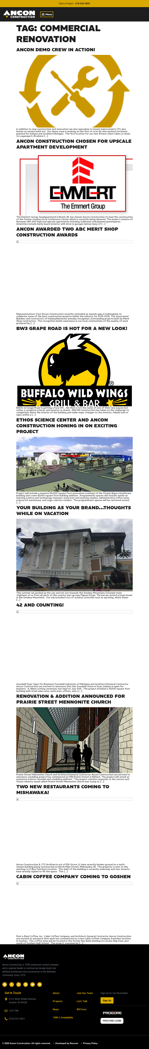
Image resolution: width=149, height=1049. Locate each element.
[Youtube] (32, 984)
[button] (47, 14)
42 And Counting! (40, 605)
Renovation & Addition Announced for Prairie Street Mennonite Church (70, 699)
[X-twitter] (11, 984)
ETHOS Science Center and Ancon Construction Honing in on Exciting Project (66, 425)
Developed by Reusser (66, 1043)
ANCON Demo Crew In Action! (55, 50)
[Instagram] (18, 984)
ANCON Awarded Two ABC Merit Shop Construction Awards (67, 232)
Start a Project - (74, 3)
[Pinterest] (39, 984)
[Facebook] (4, 984)
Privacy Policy (90, 1043)
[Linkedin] (25, 984)
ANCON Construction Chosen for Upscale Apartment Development (74, 144)
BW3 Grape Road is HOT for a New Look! (71, 328)
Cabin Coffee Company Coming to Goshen (73, 876)
